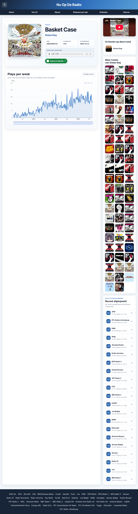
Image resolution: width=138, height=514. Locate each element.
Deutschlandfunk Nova (20, 505)
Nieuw (57, 12)
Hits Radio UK (102, 502)
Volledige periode (88, 74)
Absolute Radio (32, 502)
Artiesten (103, 12)
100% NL (12, 494)
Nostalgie (100, 498)
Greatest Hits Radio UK (85, 502)
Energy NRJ (36, 505)
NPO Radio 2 (103, 494)
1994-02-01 (84, 44)
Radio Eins (47, 505)
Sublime (75, 498)
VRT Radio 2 (14, 502)
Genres (126, 12)
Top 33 (34, 12)
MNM (92, 498)
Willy (22, 502)
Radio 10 (10, 498)
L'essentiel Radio (120, 505)
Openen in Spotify (56, 61)
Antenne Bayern (116, 502)
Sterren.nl (66, 498)
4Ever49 (27, 494)
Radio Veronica (37, 498)
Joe (78, 494)
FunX (73, 494)
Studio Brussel (126, 498)
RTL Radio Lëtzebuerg (69, 509)
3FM (20, 494)
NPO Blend (92, 494)
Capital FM (69, 502)
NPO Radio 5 (116, 494)
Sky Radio (49, 498)
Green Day (51, 35)
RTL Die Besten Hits (86, 505)
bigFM (126, 502)
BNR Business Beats (46, 494)
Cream (58, 494)
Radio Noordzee (22, 498)
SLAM (57, 498)
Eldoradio (108, 505)
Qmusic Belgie (112, 498)
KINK (84, 494)
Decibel (66, 494)
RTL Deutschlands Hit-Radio (64, 505)
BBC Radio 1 (46, 502)
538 (34, 494)
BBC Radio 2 (58, 502)
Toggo (99, 505)
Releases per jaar (80, 12)
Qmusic (126, 494)
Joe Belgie (84, 498)
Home (11, 12)
